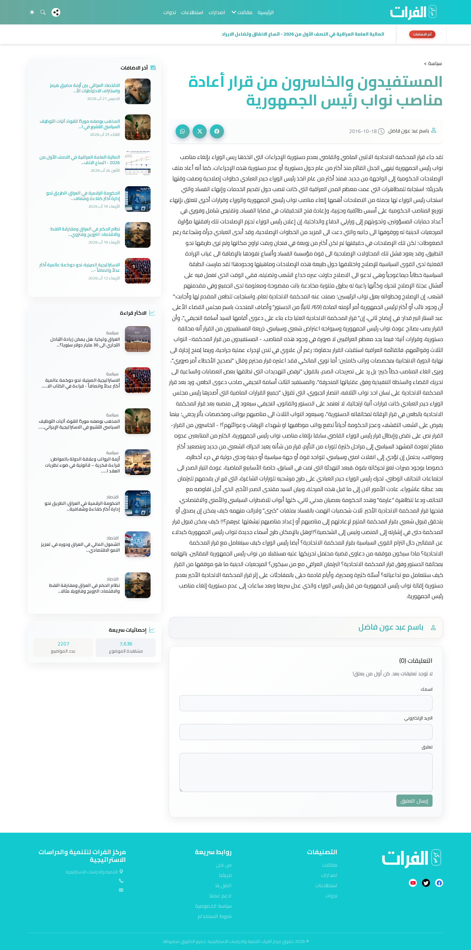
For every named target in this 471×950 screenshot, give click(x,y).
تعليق (427, 747)
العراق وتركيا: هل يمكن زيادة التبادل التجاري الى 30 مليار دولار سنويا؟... (85, 342)
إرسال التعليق (414, 800)
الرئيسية (266, 12)
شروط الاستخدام (215, 916)
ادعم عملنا (220, 895)
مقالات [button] (244, 12)
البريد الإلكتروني (418, 718)
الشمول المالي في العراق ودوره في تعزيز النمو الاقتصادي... (80, 547)
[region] (235, 34)
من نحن (224, 865)
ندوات (169, 12)
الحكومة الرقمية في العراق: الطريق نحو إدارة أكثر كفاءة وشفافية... (82, 506)
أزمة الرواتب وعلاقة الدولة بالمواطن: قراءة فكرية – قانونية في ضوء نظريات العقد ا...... (82, 465)
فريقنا (225, 875)
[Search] (43, 12)
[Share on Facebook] (217, 131)
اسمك (427, 689)
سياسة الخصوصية (213, 906)
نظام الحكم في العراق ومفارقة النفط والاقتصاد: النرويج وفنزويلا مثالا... (84, 588)
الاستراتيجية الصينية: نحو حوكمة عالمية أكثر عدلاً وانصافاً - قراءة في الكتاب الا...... (81, 383)
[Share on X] (200, 131)
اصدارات (217, 12)
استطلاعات (192, 12)
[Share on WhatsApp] (183, 131)
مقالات (329, 865)
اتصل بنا (223, 885)
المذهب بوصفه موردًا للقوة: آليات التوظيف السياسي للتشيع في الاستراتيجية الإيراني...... (79, 424)
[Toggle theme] (32, 12)
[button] (210, 34)
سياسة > (433, 63)
